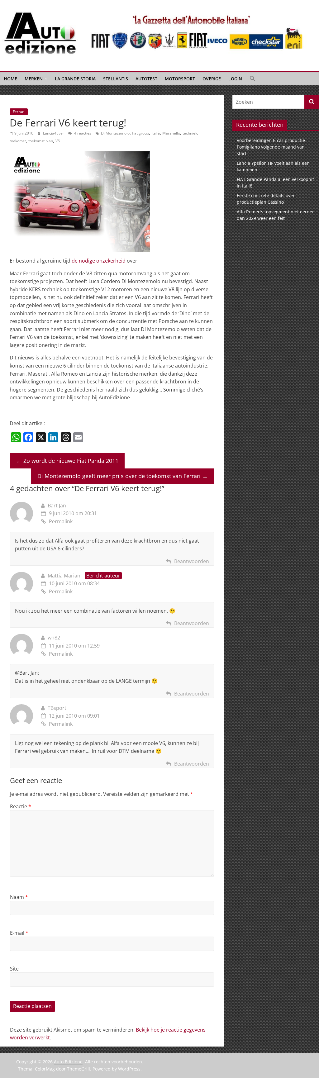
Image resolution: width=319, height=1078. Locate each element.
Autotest (146, 79)
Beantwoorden (191, 561)
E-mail (19, 932)
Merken (34, 79)
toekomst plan (40, 141)
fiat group (140, 133)
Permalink (61, 521)
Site (14, 968)
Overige (211, 79)
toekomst (18, 141)
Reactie (20, 806)
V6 (57, 141)
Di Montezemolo (115, 133)
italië (155, 133)
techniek (190, 133)
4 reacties (82, 133)
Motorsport (180, 79)
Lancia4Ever (54, 133)
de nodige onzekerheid (99, 260)
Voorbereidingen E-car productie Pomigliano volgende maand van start (271, 146)
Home (10, 79)
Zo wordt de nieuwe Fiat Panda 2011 (67, 460)
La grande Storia (75, 79)
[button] (252, 78)
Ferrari (19, 111)
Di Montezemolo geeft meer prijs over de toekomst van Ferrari (122, 476)
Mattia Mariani (65, 575)
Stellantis (115, 79)
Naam (19, 897)
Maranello (171, 133)
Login (235, 79)
